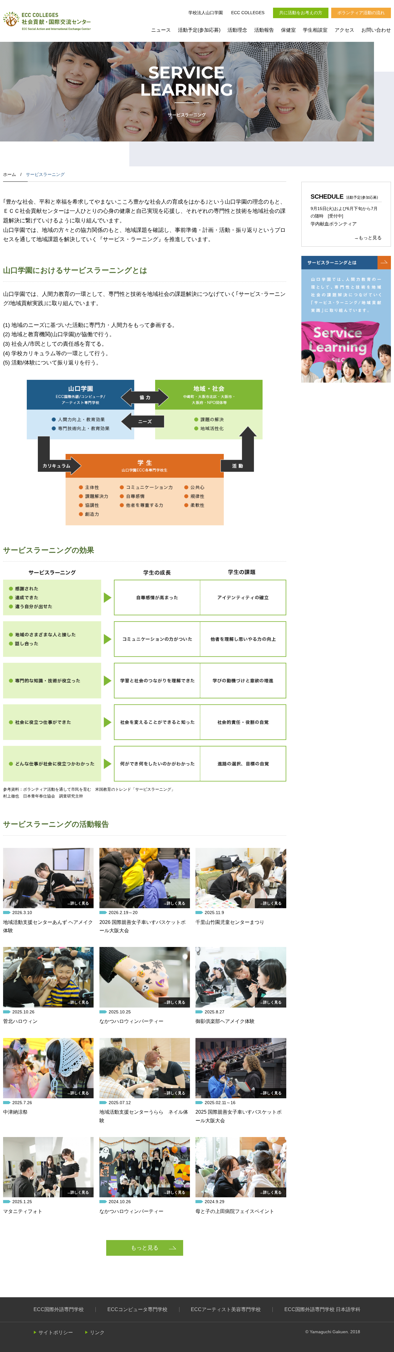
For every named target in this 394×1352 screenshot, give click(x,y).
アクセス (344, 30)
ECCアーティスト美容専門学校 (226, 1309)
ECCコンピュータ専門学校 (137, 1309)
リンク (97, 1332)
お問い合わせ (376, 30)
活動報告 (264, 30)
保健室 (288, 30)
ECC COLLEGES (247, 12)
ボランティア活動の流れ (361, 12)
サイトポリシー (55, 1332)
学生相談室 (315, 30)
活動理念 (237, 30)
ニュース (161, 30)
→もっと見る (368, 237)
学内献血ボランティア (334, 223)
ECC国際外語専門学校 (59, 1309)
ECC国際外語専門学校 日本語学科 (322, 1309)
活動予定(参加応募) (199, 30)
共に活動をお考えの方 (300, 12)
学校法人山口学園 (205, 12)
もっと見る (145, 1248)
